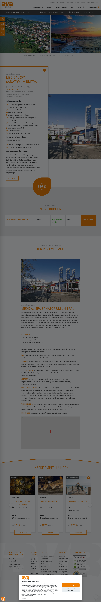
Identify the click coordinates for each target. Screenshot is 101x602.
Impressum (23, 598)
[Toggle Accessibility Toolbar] (3, 599)
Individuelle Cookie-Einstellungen (71, 589)
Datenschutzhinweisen (27, 595)
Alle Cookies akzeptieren (71, 585)
